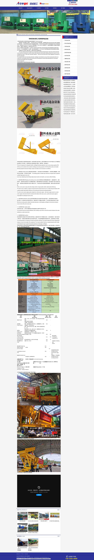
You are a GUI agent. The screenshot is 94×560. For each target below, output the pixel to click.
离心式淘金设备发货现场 (22, 547)
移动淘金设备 (67, 49)
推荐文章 (66, 77)
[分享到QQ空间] (72, 0)
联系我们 (55, 8)
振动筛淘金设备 (68, 52)
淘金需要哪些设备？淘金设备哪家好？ (70, 82)
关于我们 (47, 8)
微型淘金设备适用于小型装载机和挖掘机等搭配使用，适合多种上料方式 (76, 80)
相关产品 (19, 509)
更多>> (59, 509)
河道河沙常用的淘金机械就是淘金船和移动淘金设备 (72, 107)
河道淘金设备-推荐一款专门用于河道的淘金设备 (72, 113)
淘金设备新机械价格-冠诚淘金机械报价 (70, 109)
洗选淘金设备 (67, 70)
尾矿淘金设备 (67, 73)
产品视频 (71, 8)
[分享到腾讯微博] (74, 0)
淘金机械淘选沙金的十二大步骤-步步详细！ (71, 84)
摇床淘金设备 (67, 64)
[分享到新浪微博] (73, 0)
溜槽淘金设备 (67, 58)
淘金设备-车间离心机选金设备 (33, 532)
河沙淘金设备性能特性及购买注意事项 (70, 96)
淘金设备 (26, 553)
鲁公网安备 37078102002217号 (45, 558)
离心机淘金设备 (31, 34)
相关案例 (19, 536)
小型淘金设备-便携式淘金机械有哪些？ (70, 98)
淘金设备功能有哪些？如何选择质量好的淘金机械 (72, 90)
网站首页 (20, 8)
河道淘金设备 (67, 46)
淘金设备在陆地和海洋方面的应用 (69, 94)
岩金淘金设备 (67, 55)
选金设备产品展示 (25, 34)
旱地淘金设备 (67, 40)
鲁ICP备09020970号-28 (35, 558)
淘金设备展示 (29, 8)
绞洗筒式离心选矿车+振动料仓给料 (23, 532)
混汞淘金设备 (67, 67)
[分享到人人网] (75, 0)
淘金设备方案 (67, 61)
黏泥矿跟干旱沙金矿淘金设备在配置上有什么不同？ (72, 92)
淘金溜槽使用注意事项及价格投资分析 (70, 103)
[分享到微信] (76, 0)
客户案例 (63, 8)
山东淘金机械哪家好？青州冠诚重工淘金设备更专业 (72, 86)
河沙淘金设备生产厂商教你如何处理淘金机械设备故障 (73, 111)
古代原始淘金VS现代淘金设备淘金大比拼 (70, 105)
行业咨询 (39, 8)
